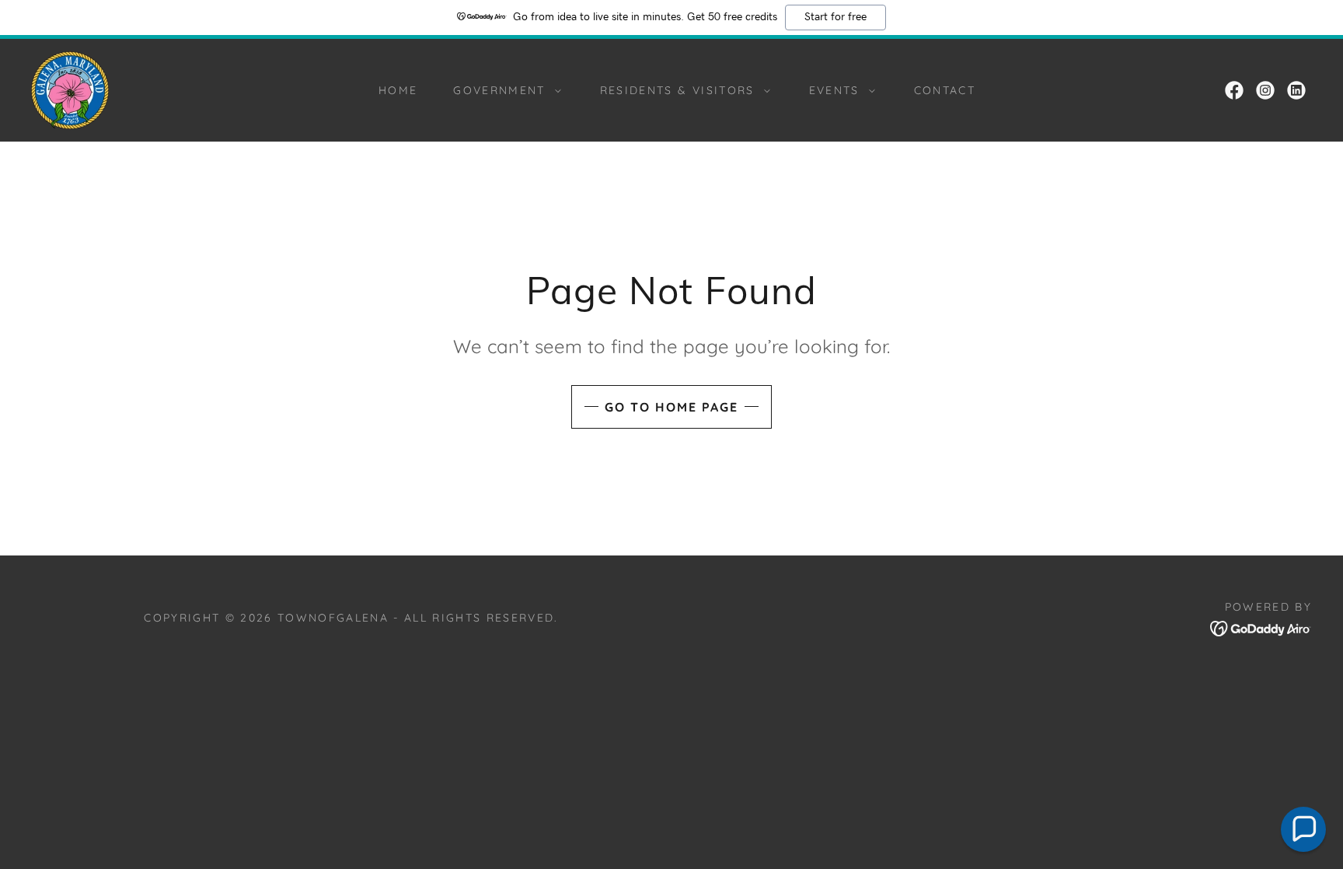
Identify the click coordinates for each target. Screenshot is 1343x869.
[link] (70, 89)
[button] (502, 90)
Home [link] (397, 90)
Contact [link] (944, 90)
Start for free (835, 17)
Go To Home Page (671, 407)
